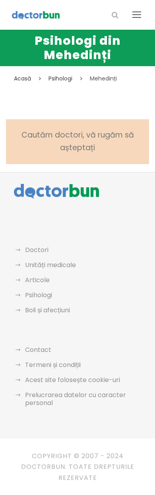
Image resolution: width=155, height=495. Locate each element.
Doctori (36, 249)
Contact (38, 349)
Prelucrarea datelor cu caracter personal (75, 398)
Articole (37, 280)
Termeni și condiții (53, 364)
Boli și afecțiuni (47, 310)
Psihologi (38, 295)
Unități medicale (50, 264)
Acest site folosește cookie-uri (72, 379)
